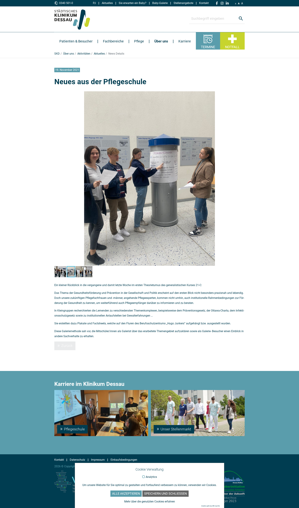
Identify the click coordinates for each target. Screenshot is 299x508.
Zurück (66, 346)
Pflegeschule (74, 429)
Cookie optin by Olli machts (210, 506)
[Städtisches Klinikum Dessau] (74, 19)
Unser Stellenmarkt (175, 429)
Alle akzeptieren (126, 493)
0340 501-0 (66, 3)
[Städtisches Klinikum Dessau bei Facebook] (216, 3)
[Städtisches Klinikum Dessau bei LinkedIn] (227, 3)
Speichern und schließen (165, 493)
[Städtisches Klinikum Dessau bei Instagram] (222, 3)
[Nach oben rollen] (291, 500)
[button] (57, 178)
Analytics (151, 477)
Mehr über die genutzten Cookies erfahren (149, 501)
